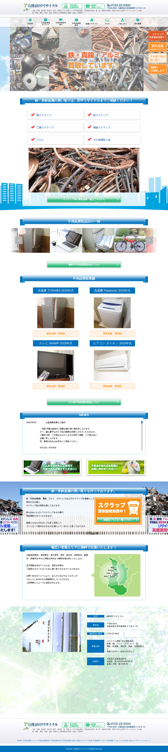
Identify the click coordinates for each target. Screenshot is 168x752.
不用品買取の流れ (69, 741)
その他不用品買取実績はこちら (84, 402)
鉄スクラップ (100, 115)
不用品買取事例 (43, 741)
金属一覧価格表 (94, 741)
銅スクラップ (44, 115)
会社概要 (110, 741)
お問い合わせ (129, 741)
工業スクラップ (45, 127)
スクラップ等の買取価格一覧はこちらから (84, 199)
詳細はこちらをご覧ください (118, 520)
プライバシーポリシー (143, 741)
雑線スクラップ (101, 127)
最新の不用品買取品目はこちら (84, 264)
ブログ (103, 741)
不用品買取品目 (56, 741)
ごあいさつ (119, 741)
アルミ (40, 139)
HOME (19, 741)
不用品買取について (30, 741)
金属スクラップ (82, 741)
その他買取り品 (101, 139)
